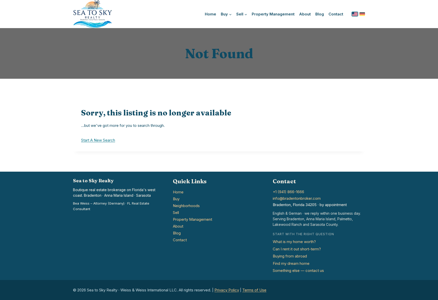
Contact (335, 14)
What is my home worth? (294, 241)
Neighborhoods (186, 205)
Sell (176, 212)
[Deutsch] (362, 14)
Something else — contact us (298, 270)
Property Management (273, 14)
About (305, 14)
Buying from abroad (290, 256)
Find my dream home (291, 263)
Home (210, 14)
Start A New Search (98, 140)
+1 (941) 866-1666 (288, 191)
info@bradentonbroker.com (297, 198)
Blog (319, 14)
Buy (176, 198)
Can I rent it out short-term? (297, 249)
